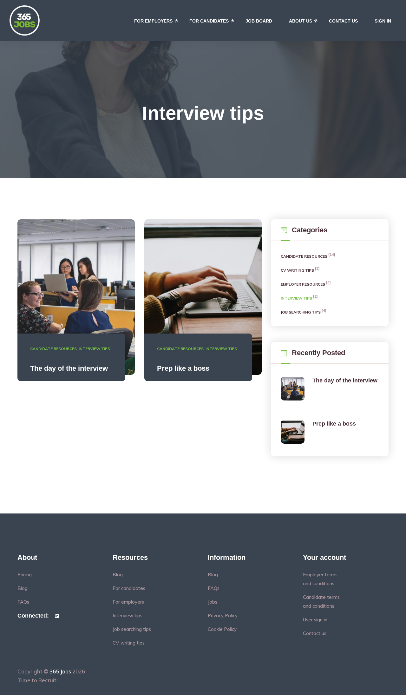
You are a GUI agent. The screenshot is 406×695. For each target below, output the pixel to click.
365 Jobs (60, 671)
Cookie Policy (222, 629)
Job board (259, 20)
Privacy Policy (223, 615)
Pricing (24, 575)
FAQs (23, 602)
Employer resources (303, 284)
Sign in (383, 20)
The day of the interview (69, 368)
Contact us (343, 20)
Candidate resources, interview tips (70, 348)
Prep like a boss (183, 368)
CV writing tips (298, 270)
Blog (22, 588)
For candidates (209, 20)
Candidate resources (304, 256)
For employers (153, 20)
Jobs (212, 602)
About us (300, 20)
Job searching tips (301, 311)
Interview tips (297, 298)
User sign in (315, 620)
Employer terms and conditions (320, 579)
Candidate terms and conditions (321, 601)
